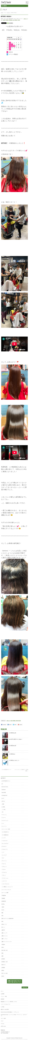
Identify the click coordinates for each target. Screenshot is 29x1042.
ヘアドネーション (5, 878)
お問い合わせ (3, 1026)
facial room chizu (5, 786)
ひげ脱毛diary (12, 754)
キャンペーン (4, 826)
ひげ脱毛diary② (5, 752)
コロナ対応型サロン (5, 831)
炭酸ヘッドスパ (4, 938)
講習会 (3, 970)
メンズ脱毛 (3, 809)
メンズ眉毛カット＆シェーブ (7, 886)
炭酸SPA (3, 930)
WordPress (8, 1039)
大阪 (11, 720)
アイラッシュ (4, 814)
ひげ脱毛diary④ (12, 732)
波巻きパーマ (4, 924)
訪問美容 (3, 967)
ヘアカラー (4, 869)
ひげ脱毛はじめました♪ (14, 760)
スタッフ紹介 (3, 1018)
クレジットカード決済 (6, 829)
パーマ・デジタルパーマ (5, 1004)
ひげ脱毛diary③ (12, 745)
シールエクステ (4, 840)
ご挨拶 (3, 804)
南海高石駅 (4, 901)
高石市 (19, 720)
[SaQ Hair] (6, 2)
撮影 (2, 912)
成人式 (3, 909)
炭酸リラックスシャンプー (7, 941)
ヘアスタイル (4, 872)
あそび (3, 798)
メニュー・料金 (4, 996)
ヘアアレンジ (4, 866)
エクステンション (5, 820)
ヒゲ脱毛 (2, 1006)
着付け (3, 947)
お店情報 (2, 993)
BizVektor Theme (14, 1039)
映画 (2, 921)
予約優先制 (4, 895)
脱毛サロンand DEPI (5, 1009)
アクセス (2, 1023)
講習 (17, 720)
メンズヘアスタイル (5, 883)
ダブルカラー (4, 846)
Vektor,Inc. (21, 1039)
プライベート (4, 860)
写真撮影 (3, 898)
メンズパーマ (4, 881)
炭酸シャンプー (4, 932)
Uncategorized (4, 795)
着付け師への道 (4, 950)
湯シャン (3, 927)
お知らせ (25, 18)
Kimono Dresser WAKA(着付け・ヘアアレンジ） (10, 1012)
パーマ (3, 852)
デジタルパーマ (4, 849)
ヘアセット (4, 875)
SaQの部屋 (4, 792)
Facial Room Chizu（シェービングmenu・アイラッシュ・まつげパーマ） (14, 1015)
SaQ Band (3, 789)
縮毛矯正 (14, 720)
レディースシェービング (6, 889)
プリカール (4, 863)
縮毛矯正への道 (4, 961)
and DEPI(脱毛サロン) (6, 780)
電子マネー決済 (4, 973)
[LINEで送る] (10, 23)
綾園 (2, 956)
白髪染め (3, 944)
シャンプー (4, 837)
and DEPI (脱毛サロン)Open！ (16, 739)
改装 (2, 915)
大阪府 (3, 907)
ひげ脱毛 (3, 806)
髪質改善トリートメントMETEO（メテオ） (9, 1001)
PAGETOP (25, 987)
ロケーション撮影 (5, 892)
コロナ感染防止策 (5, 834)
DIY (2, 783)
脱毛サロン (4, 964)
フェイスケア (4, 855)
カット (3, 823)
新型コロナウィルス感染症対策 (7, 918)
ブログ (3, 857)
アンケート (4, 817)
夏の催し (3, 904)
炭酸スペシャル (4, 935)
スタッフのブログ (5, 843)
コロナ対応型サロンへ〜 (6, 769)
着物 (2, 953)
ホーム (2, 991)
